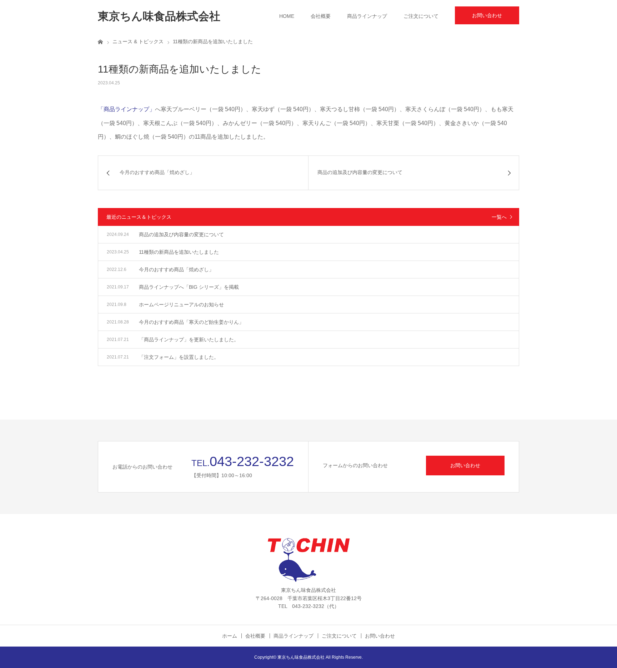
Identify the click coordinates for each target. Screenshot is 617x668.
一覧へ (499, 217)
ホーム (229, 635)
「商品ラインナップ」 (126, 109)
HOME (286, 16)
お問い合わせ (487, 15)
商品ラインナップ (367, 16)
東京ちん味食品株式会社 (159, 16)
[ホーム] (100, 41)
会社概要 (321, 16)
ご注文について (420, 16)
